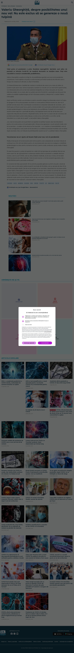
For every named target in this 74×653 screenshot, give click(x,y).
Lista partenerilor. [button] (48, 331)
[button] (37, 325)
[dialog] (37, 326)
